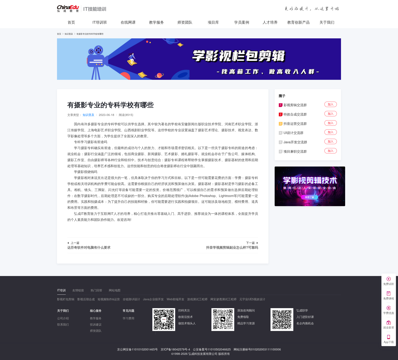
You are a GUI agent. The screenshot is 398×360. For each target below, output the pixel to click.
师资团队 (184, 22)
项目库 (213, 22)
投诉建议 (96, 324)
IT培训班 (99, 22)
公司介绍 (63, 318)
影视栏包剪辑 (65, 299)
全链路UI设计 (131, 299)
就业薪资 (388, 327)
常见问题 (128, 310)
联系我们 (63, 324)
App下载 (389, 342)
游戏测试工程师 (197, 299)
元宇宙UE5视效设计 (252, 299)
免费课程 (388, 298)
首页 (71, 22)
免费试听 (388, 284)
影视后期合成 (86, 299)
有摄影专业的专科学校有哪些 (89, 33)
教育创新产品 (298, 22)
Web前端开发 (175, 299)
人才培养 (270, 22)
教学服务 (156, 22)
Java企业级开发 (153, 299)
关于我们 (326, 22)
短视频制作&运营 (109, 299)
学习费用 (128, 318)
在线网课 (128, 22)
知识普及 (69, 33)
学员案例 (241, 22)
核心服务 (96, 310)
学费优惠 (388, 313)
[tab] (61, 290)
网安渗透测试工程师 (223, 299)
